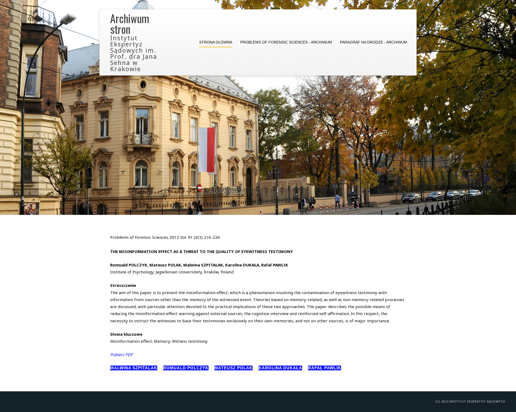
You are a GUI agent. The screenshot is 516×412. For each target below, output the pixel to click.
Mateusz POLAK (233, 368)
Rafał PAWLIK (324, 368)
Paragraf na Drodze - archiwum (373, 42)
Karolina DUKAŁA (280, 368)
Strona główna (215, 42)
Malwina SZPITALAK (133, 368)
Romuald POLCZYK (186, 368)
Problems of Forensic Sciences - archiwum (286, 42)
